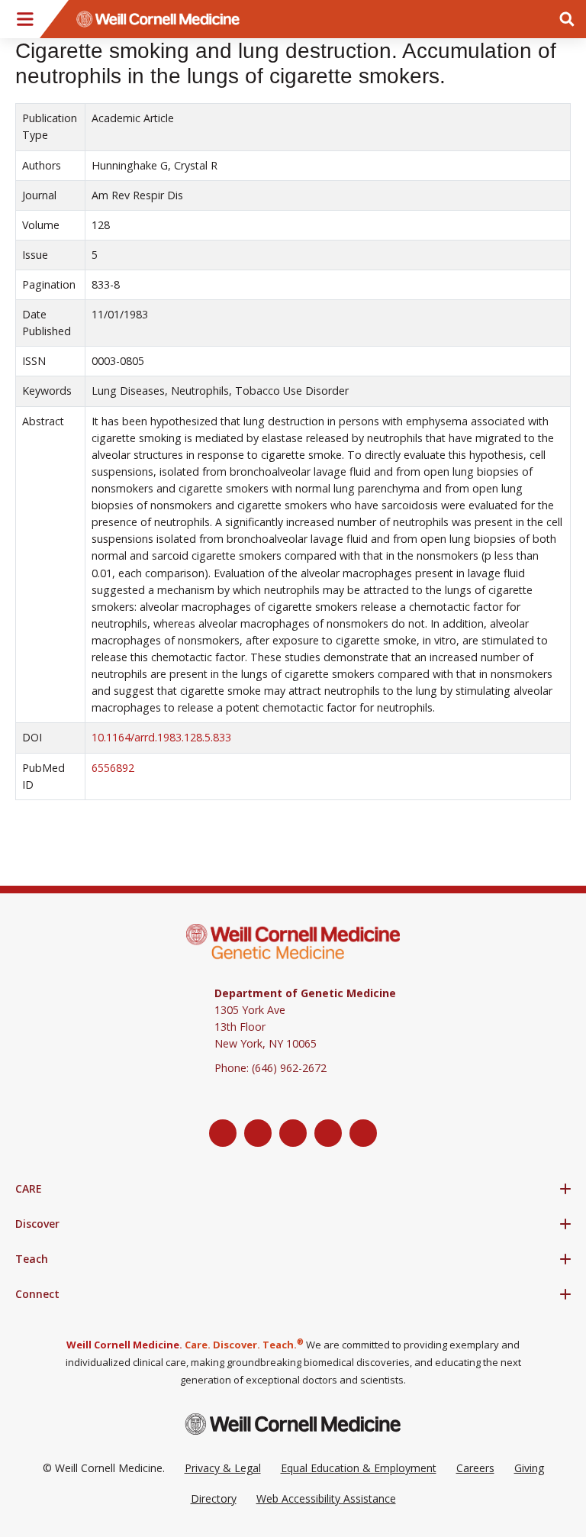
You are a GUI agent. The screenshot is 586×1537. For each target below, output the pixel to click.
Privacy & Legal (223, 1468)
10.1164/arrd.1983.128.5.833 (161, 737)
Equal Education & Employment (358, 1468)
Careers (475, 1468)
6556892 (113, 767)
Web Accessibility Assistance (326, 1498)
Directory (214, 1498)
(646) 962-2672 (289, 1068)
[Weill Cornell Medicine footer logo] (293, 1424)
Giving (529, 1468)
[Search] (567, 19)
